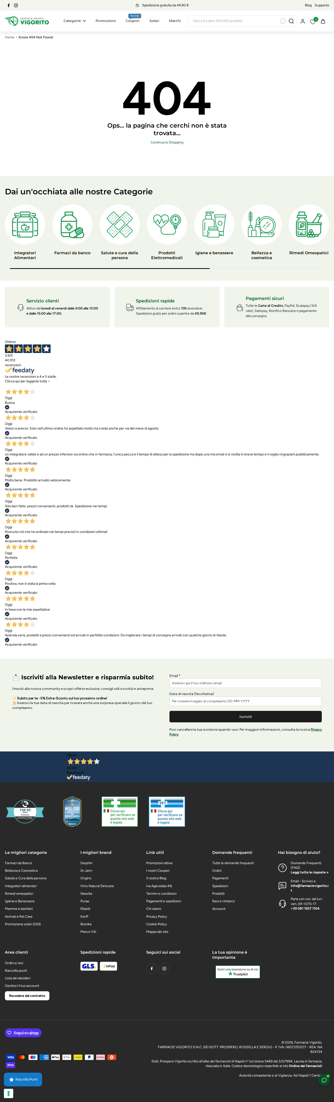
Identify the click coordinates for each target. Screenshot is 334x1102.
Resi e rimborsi (223, 901)
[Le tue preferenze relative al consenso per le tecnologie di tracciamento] (8, 1093)
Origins (85, 878)
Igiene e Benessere (19, 901)
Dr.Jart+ (86, 871)
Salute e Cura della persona (25, 878)
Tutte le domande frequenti (233, 863)
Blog (308, 5)
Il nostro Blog (156, 878)
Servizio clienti (42, 301)
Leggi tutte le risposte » (310, 872)
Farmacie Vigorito (308, 1042)
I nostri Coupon (158, 871)
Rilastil (85, 909)
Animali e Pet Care (19, 917)
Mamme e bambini (19, 909)
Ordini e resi (14, 963)
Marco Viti (88, 932)
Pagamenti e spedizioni (163, 901)
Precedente (15, 386)
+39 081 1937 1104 (305, 908)
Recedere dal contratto (27, 996)
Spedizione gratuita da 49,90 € (165, 5)
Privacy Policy (156, 917)
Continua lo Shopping (167, 142)
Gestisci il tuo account (22, 986)
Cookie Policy (156, 924)
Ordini (217, 871)
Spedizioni (220, 886)
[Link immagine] (120, 811)
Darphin (86, 863)
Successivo (36, 386)
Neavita (86, 894)
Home (9, 37)
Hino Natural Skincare (97, 886)
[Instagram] (16, 5)
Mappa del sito (157, 932)
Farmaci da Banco (18, 863)
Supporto (322, 5)
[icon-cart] (322, 21)
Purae (84, 901)
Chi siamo (153, 909)
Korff (84, 917)
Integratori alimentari (21, 886)
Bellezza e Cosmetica (21, 871)
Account (218, 909)
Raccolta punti (16, 971)
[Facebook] (8, 5)
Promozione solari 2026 (23, 924)
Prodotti (218, 894)
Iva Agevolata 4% (159, 886)
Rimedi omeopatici (19, 894)
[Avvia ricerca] (291, 21)
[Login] (302, 20)
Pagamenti (220, 878)
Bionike (86, 924)
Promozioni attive (159, 863)
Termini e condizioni (161, 894)
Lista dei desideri (17, 978)
